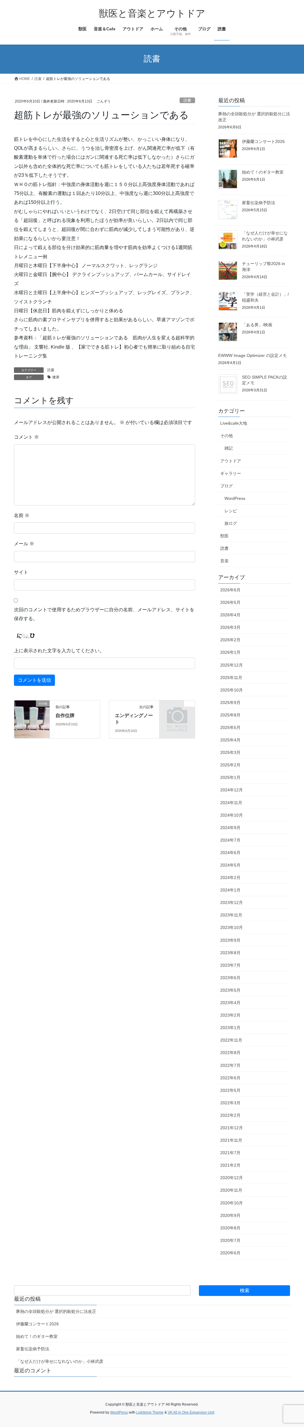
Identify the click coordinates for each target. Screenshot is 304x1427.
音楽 (224, 560)
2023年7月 (230, 965)
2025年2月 (230, 765)
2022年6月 (230, 1077)
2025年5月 (230, 727)
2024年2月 (230, 877)
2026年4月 (230, 614)
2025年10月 (231, 690)
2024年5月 (230, 865)
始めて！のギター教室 (263, 172)
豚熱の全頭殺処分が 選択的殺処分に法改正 (56, 1311)
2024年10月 (231, 815)
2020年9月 (230, 1215)
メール (24, 543)
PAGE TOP (291, 1379)
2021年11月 (231, 1140)
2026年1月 (230, 652)
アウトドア (230, 461)
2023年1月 (230, 1027)
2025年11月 (231, 677)
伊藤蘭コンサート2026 (263, 141)
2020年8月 (230, 1228)
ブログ (226, 485)
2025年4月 (230, 740)
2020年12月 (231, 1177)
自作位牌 (65, 715)
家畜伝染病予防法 (258, 202)
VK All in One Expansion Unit (191, 1412)
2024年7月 (230, 840)
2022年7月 (230, 1065)
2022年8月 (230, 1052)
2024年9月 (230, 827)
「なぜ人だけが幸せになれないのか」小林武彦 (59, 1361)
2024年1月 (230, 890)
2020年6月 (230, 1252)
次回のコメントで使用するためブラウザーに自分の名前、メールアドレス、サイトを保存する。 (104, 614)
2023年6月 (230, 977)
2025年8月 (230, 715)
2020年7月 (230, 1240)
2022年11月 (231, 1040)
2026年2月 (230, 639)
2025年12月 (231, 665)
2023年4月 (230, 1002)
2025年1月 (230, 777)
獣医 (224, 535)
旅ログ (230, 523)
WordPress (234, 498)
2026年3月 (230, 627)
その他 (226, 435)
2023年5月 (230, 990)
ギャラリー (230, 473)
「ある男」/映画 (257, 324)
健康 (55, 377)
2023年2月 (230, 1015)
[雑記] (177, 711)
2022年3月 (230, 1102)
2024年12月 (231, 789)
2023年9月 (230, 940)
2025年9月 (230, 702)
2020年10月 (231, 1203)
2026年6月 (230, 590)
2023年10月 (231, 927)
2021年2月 (230, 1165)
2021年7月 (230, 1152)
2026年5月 (230, 602)
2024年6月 (230, 852)
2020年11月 (231, 1190)
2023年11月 (231, 915)
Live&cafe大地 (233, 423)
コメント (26, 437)
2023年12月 (231, 902)
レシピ (230, 510)
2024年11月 (231, 802)
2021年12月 (231, 1127)
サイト (21, 572)
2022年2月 (230, 1115)
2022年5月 (230, 1090)
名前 (21, 515)
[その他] (32, 717)
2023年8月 (230, 952)
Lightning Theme (150, 1412)
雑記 (228, 448)
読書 (187, 100)
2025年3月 (230, 752)
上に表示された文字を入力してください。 (59, 650)
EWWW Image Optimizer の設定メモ (252, 355)
